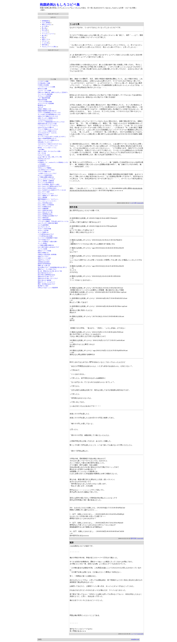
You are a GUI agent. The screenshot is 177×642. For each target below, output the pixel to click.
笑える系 (44, 30)
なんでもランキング (44, 227)
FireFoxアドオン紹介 (44, 155)
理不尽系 (44, 45)
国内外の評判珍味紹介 (44, 263)
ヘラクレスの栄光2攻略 (45, 101)
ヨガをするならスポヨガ (45, 120)
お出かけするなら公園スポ (46, 127)
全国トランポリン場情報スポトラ (48, 118)
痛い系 (44, 35)
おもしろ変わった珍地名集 (46, 205)
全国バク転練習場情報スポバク (47, 138)
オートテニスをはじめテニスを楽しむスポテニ (52, 136)
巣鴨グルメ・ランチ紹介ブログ (47, 269)
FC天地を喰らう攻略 (44, 83)
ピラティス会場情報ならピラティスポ (49, 112)
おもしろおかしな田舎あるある (47, 188)
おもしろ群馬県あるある (45, 214)
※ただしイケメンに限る (49, 46)
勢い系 (44, 28)
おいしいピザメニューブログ (46, 179)
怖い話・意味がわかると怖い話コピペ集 (50, 271)
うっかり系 (45, 43)
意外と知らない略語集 (44, 280)
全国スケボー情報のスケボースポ (48, 116)
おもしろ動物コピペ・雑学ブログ (48, 195)
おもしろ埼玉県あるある (45, 203)
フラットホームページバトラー (47, 201)
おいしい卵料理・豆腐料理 (46, 181)
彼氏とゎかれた (46, 24)
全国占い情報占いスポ (44, 109)
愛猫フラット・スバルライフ (46, 282)
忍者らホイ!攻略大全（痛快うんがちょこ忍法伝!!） (53, 92)
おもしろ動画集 (42, 197)
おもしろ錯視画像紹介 (44, 219)
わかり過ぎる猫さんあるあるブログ (48, 247)
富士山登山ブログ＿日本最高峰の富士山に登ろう (52, 267)
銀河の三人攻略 (42, 88)
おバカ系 (44, 26)
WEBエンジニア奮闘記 (44, 168)
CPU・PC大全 (42, 153)
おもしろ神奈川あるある (45, 210)
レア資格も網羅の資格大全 (46, 177)
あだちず (40, 107)
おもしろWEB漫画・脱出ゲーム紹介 (48, 184)
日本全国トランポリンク (45, 142)
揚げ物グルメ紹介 (43, 286)
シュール (44, 32)
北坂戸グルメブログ (44, 260)
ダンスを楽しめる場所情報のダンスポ (49, 114)
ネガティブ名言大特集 (44, 228)
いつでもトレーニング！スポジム (48, 125)
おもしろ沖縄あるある (44, 206)
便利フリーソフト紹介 (44, 258)
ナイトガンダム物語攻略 (45, 94)
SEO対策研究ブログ (44, 166)
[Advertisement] (106, 17)
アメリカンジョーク (48, 33)
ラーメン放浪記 (42, 243)
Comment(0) (139, 203)
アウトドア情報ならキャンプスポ (48, 129)
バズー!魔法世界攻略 (44, 98)
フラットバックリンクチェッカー (48, 146)
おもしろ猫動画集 (43, 208)
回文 (43, 37)
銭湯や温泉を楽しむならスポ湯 (47, 123)
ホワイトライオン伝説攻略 (46, 103)
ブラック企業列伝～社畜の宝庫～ (48, 241)
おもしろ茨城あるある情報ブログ (48, 216)
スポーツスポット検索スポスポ (47, 131)
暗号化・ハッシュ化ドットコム (47, 147)
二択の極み (41, 149)
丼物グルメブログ (43, 256)
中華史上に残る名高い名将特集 (47, 254)
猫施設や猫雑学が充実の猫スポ (47, 111)
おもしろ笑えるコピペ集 (45, 212)
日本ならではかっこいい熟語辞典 (48, 287)
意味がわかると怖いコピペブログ (48, 278)
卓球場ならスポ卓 (43, 135)
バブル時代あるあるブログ (46, 234)
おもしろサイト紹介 (44, 192)
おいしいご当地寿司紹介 (45, 175)
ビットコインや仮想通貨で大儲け (48, 238)
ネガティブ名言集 (43, 230)
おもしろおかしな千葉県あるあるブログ (50, 186)
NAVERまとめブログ (44, 158)
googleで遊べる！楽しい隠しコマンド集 (50, 157)
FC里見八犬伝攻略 (43, 85)
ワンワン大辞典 (42, 249)
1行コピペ (45, 41)
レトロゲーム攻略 (43, 81)
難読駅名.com (42, 105)
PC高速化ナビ (42, 160)
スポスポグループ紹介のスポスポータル (50, 144)
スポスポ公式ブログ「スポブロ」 (48, 133)
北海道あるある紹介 (44, 262)
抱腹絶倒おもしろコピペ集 (60, 4)
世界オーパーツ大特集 (44, 251)
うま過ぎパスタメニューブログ (47, 173)
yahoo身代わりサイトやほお (46, 170)
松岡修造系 (45, 21)
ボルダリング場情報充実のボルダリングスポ (51, 122)
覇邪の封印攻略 (42, 100)
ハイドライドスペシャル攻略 (46, 87)
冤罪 (72, 542)
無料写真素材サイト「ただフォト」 (48, 199)
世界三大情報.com (43, 252)
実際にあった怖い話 (44, 265)
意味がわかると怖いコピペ (46, 276)
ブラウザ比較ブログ (44, 240)
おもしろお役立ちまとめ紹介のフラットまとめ (52, 190)
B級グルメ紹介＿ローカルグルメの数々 (49, 151)
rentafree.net (135, 639)
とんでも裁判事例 (43, 225)
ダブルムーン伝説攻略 (44, 96)
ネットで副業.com (43, 232)
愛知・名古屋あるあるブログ (46, 284)
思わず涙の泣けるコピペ (45, 273)
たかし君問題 (46, 22)
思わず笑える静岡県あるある (46, 275)
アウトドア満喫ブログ (44, 171)
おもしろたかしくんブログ (46, 193)
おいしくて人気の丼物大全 (46, 182)
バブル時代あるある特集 (45, 236)
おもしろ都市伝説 (43, 217)
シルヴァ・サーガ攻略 (44, 90)
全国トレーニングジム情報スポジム (48, 140)
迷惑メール (45, 39)
